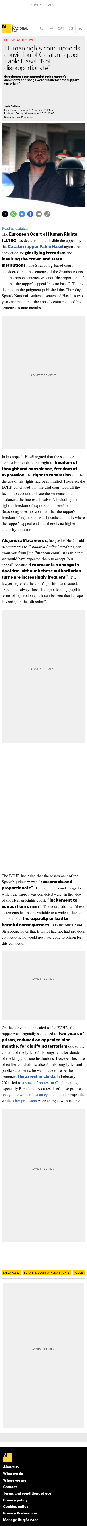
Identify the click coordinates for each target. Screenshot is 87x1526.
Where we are (14, 1480)
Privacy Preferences (20, 1513)
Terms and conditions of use (27, 1493)
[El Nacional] (6, 28)
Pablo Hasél (11, 1273)
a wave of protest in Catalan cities (49, 1082)
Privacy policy (15, 1500)
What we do (13, 1474)
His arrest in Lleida (37, 1076)
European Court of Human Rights (46, 1273)
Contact (10, 1487)
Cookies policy (15, 1506)
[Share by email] (39, 214)
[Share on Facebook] (30, 214)
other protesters (24, 1100)
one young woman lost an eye (25, 1094)
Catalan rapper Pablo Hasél (36, 247)
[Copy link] (47, 214)
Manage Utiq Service (20, 1520)
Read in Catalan (15, 228)
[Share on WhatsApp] (13, 214)
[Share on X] (5, 214)
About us (11, 1467)
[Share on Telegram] (22, 214)
